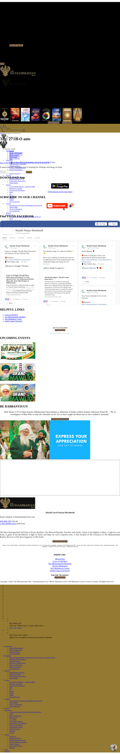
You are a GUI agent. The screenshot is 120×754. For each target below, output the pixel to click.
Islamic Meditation (16, 648)
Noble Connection (15, 650)
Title (11, 159)
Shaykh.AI (13, 718)
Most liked (13, 157)
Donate (7, 751)
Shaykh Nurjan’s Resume (18, 742)
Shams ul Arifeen (15, 667)
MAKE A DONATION (60, 419)
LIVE (2, 64)
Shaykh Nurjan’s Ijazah (17, 740)
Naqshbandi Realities (16, 672)
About (7, 734)
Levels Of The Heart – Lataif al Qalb (22, 186)
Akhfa (11, 200)
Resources (8, 710)
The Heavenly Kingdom (17, 659)
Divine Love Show (15, 725)
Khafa (11, 693)
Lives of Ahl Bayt (11, 315)
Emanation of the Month (18, 723)
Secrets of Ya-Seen (15, 170)
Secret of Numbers (15, 209)
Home (2, 133)
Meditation (9, 646)
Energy (8, 185)
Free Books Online (15, 721)
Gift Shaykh (67, 122)
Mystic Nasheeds (15, 220)
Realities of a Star (15, 188)
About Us (12, 736)
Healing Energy (14, 652)
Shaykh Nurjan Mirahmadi (29, 230)
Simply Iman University (13, 321)
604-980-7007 (6, 521)
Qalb (11, 192)
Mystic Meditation (60, 566)
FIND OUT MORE (60, 541)
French (11, 733)
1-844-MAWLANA (8, 524)
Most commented (15, 153)
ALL (2, 163)
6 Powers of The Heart (17, 190)
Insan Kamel (13, 183)
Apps (11, 218)
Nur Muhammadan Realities (15, 317)
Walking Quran (14, 166)
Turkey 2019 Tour (15, 746)
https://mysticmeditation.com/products (17, 260)
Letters (8, 203)
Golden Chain (14, 744)
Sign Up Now (60, 330)
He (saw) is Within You (17, 663)
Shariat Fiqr (60, 559)
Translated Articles (16, 727)
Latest (11, 151)
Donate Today (53, 122)
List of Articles (14, 158)
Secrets (8, 175)
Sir (10, 194)
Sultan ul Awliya (15, 738)
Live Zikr (12, 719)
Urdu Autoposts (14, 729)
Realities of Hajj (15, 674)
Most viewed (14, 155)
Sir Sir (11, 691)
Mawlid (12, 748)
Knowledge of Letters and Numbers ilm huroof (25, 205)
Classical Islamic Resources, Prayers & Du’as (25, 712)
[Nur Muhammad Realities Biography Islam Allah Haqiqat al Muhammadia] (60, 82)
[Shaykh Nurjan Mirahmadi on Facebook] (7, 228)
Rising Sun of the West (17, 181)
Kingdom (9, 160)
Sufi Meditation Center (13, 319)
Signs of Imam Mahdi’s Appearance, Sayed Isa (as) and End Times (32, 657)
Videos (8, 213)
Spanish (12, 731)
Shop (6, 749)
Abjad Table (13, 207)
